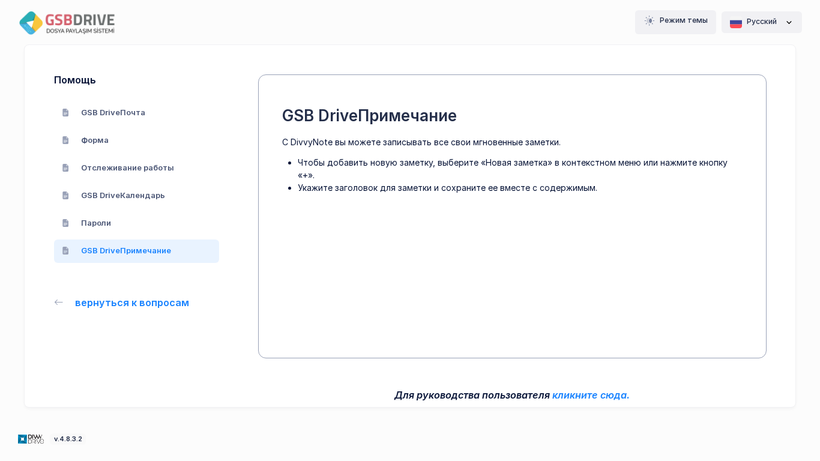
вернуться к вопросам (132, 303)
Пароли (96, 222)
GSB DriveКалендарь (123, 195)
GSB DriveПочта (113, 112)
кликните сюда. (591, 395)
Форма (95, 140)
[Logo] (32, 438)
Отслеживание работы (127, 167)
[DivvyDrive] (75, 22)
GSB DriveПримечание (126, 250)
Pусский (762, 21)
